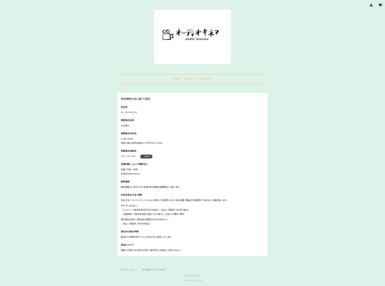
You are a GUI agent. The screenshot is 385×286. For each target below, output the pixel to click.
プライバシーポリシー (128, 270)
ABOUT (190, 79)
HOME (176, 79)
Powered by (189, 280)
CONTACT (206, 79)
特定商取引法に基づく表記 (153, 270)
